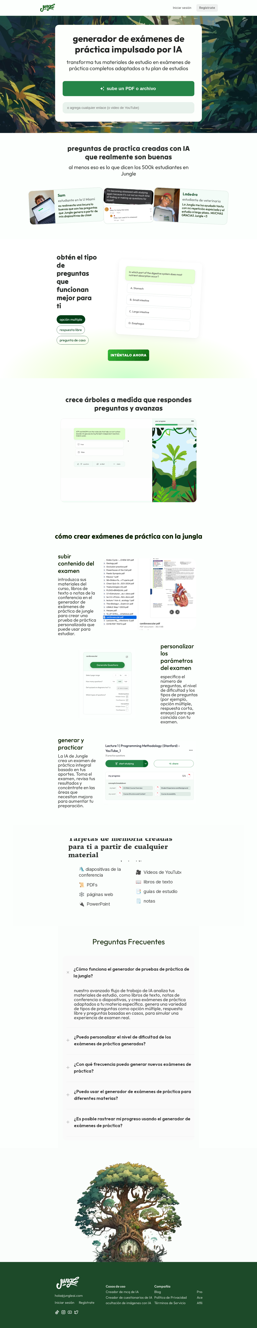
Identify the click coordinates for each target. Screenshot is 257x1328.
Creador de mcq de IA (122, 1292)
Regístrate (86, 1302)
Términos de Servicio (170, 1303)
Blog (157, 1292)
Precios (202, 1292)
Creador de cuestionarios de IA (129, 1297)
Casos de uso (115, 1286)
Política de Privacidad (170, 1297)
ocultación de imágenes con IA (128, 1303)
